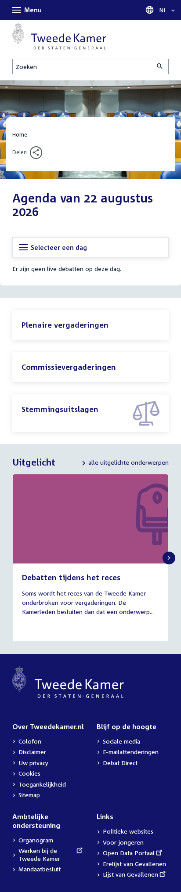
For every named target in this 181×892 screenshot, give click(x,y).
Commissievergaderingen (69, 367)
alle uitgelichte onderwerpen (128, 462)
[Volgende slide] (169, 558)
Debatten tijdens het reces (71, 577)
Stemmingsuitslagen (60, 409)
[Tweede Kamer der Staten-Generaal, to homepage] (59, 36)
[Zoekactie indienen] (160, 66)
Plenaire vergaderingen (65, 324)
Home (19, 134)
